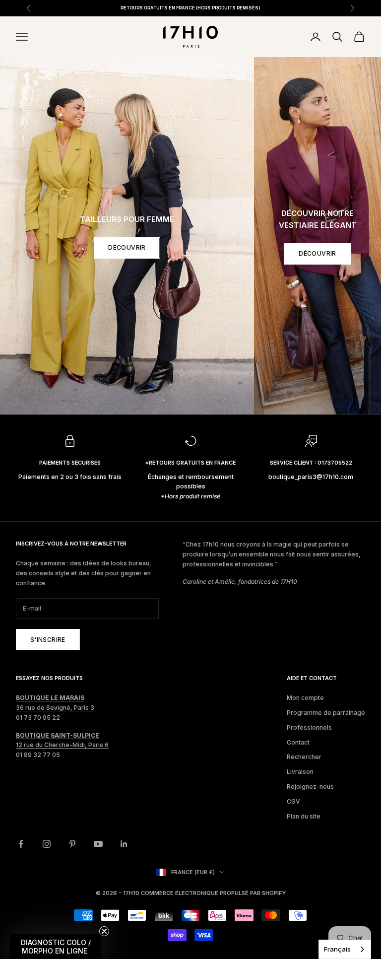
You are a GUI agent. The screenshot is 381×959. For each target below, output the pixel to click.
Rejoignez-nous (310, 786)
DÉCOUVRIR (126, 247)
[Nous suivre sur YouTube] (98, 844)
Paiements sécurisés (70, 463)
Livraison (300, 771)
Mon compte (305, 697)
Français (337, 949)
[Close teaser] (104, 931)
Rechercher (304, 756)
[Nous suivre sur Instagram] (47, 844)
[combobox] (344, 949)
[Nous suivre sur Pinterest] (72, 844)
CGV (293, 801)
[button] (55, 946)
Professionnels (309, 727)
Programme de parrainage (326, 712)
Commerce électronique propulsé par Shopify (213, 893)
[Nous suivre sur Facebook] (21, 844)
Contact (298, 742)
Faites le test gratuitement (273, 11)
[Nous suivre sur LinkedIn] (124, 844)
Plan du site (303, 816)
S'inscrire (47, 639)
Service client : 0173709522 (311, 463)
